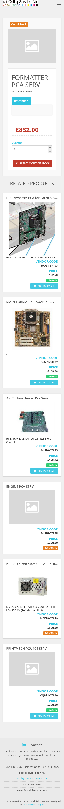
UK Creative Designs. (33, 804)
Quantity (17, 142)
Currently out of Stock (32, 163)
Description (21, 101)
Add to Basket (45, 285)
